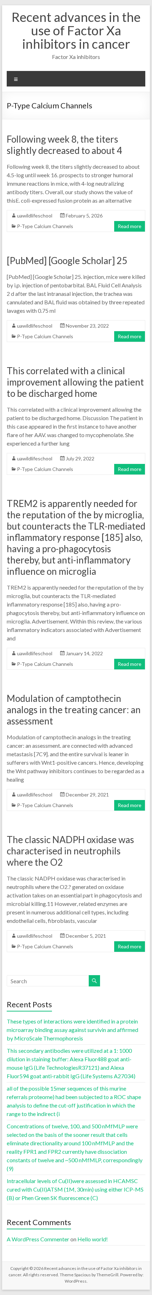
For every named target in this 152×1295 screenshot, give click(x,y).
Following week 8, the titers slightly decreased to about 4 (64, 144)
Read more (129, 226)
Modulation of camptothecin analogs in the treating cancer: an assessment (74, 710)
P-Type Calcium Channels (45, 226)
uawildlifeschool (34, 216)
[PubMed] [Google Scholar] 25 (67, 260)
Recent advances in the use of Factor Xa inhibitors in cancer (76, 30)
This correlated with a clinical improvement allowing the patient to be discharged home (75, 382)
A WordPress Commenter (38, 1239)
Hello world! (92, 1239)
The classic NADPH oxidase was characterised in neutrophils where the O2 (70, 851)
